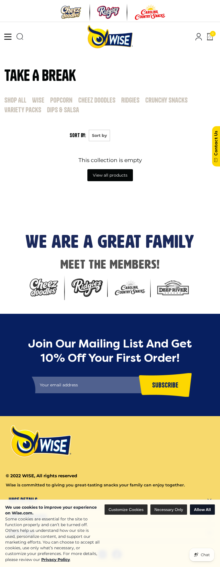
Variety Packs (22, 109)
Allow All (202, 509)
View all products (110, 175)
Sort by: (78, 135)
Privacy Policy (55, 559)
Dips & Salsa (63, 109)
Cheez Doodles (96, 100)
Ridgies (130, 100)
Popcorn (61, 100)
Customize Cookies (126, 509)
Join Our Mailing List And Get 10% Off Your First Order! (97, 191)
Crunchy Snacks (166, 100)
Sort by (99, 135)
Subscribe (11, 210)
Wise (38, 100)
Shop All (15, 100)
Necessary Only (168, 509)
